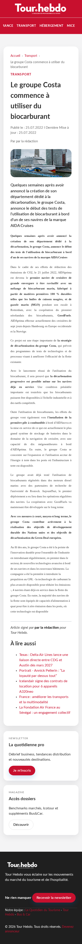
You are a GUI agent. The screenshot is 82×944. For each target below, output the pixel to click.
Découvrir (21, 824)
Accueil (15, 55)
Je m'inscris (22, 770)
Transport (26, 25)
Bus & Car (23, 914)
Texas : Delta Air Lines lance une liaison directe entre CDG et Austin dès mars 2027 (43, 660)
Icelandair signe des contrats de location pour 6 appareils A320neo (43, 686)
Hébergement (51, 25)
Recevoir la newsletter (54, 897)
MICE (71, 25)
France (6, 25)
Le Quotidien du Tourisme (42, 910)
